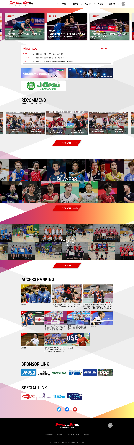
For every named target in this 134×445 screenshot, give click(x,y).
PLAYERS (88, 4)
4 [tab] (68, 42)
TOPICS (63, 4)
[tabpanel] (67, 26)
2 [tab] (63, 42)
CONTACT (112, 4)
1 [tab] (60, 42)
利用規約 (86, 434)
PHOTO (100, 4)
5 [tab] (71, 42)
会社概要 (59, 434)
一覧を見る (104, 48)
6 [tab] (74, 42)
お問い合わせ (49, 434)
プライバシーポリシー (73, 434)
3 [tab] (66, 42)
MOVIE (75, 4)
